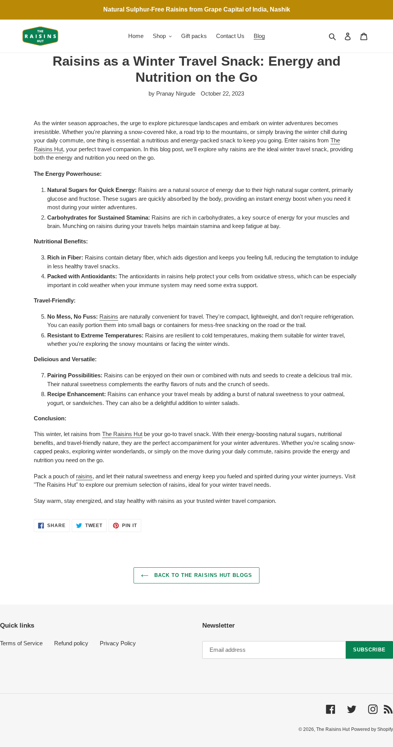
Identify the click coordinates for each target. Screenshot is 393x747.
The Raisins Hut (122, 434)
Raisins (108, 316)
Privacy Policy (118, 643)
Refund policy (71, 643)
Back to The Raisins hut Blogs (202, 575)
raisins (84, 476)
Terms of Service (21, 643)
